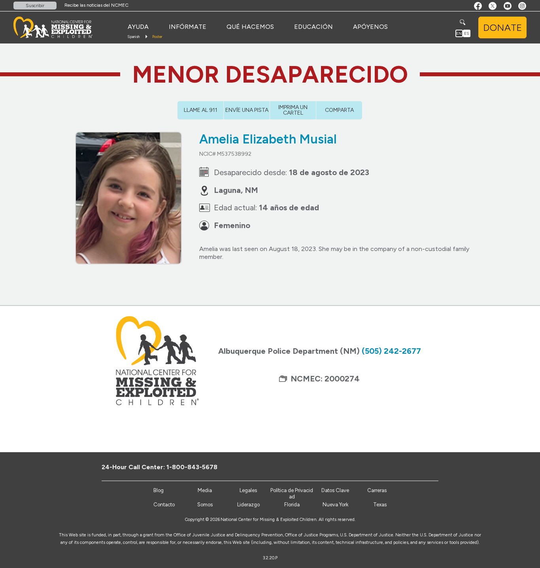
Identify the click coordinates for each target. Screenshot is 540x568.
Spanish (133, 36)
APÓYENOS (370, 26)
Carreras (377, 490)
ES (466, 33)
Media (205, 490)
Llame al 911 (200, 110)
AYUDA (138, 26)
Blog (158, 490)
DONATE (502, 27)
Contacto (164, 505)
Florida (292, 505)
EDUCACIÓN (313, 26)
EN (459, 33)
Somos (205, 505)
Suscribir (35, 5)
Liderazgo (248, 505)
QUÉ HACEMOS (250, 26)
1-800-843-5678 (191, 467)
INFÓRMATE (187, 26)
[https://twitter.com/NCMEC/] (416, 466)
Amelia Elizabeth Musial (268, 139)
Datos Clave (335, 490)
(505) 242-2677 (391, 351)
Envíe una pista (246, 110)
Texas (380, 505)
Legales (248, 490)
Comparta (339, 110)
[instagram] (442, 466)
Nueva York (335, 505)
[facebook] (403, 466)
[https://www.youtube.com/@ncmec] (429, 466)
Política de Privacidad (291, 493)
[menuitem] (138, 27)
